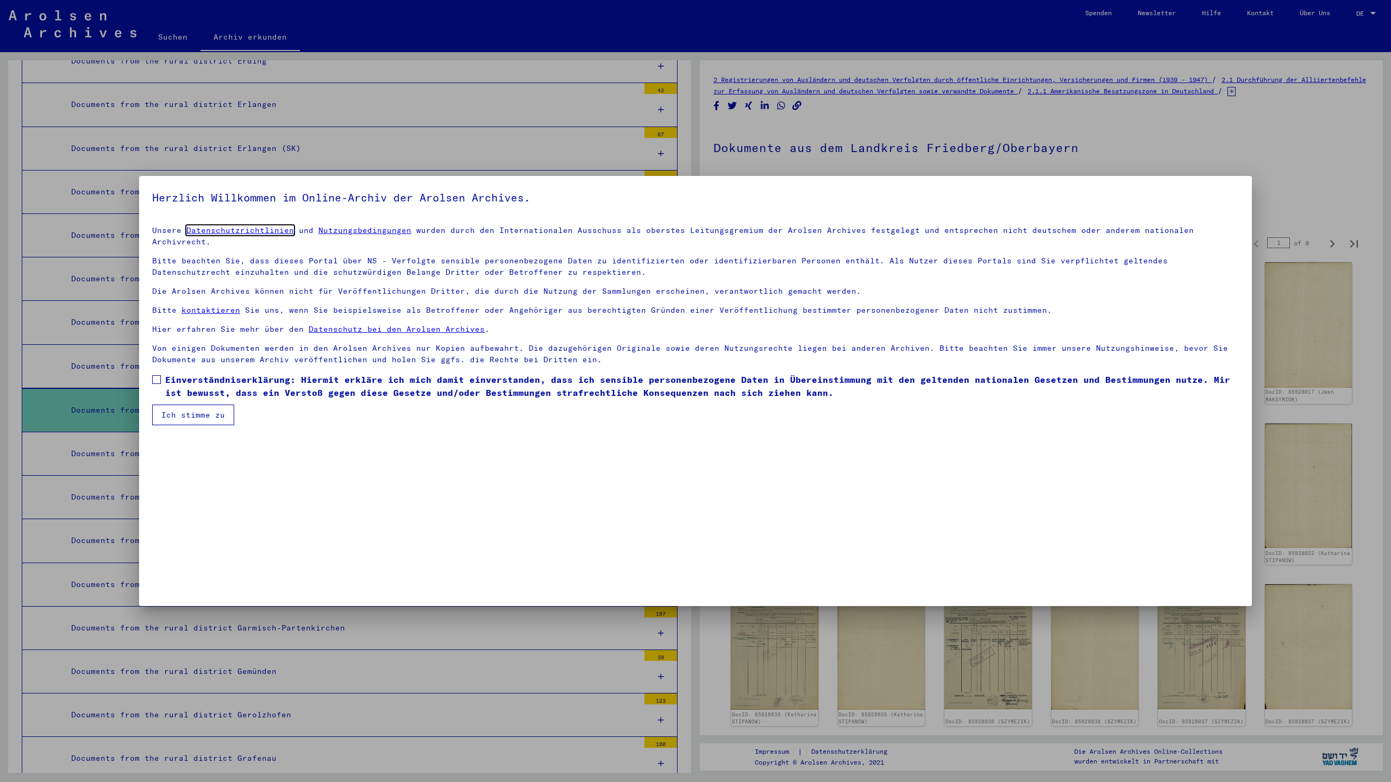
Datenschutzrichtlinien (240, 230)
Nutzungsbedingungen (364, 230)
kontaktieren (210, 310)
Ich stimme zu (193, 415)
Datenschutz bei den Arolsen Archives (397, 329)
